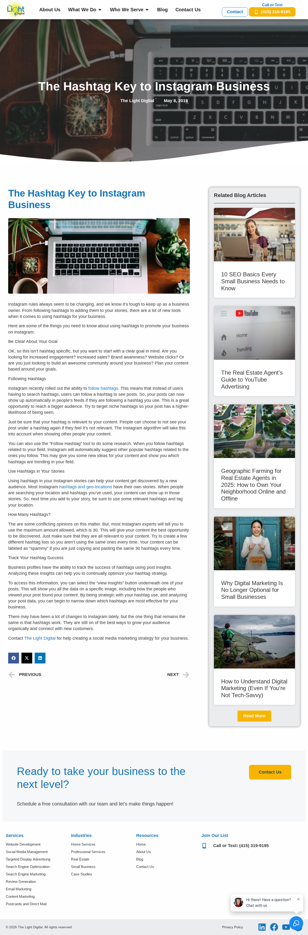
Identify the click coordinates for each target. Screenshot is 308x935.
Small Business (83, 867)
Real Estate (80, 859)
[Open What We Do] (99, 9)
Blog (139, 859)
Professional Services (88, 852)
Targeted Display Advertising (28, 859)
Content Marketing (20, 896)
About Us (143, 852)
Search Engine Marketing (25, 874)
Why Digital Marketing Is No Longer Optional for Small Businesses (252, 590)
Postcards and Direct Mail (26, 904)
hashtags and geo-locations (85, 486)
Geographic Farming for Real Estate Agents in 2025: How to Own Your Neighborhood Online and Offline (253, 485)
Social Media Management (27, 852)
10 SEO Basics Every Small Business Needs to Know (253, 281)
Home (141, 844)
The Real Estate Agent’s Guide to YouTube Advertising (252, 379)
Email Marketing (18, 889)
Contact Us (145, 867)
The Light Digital (40, 638)
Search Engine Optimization (28, 867)
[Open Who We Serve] (147, 9)
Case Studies (81, 874)
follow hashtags (103, 388)
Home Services (83, 844)
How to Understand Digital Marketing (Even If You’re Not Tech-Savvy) (254, 688)
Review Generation (21, 881)
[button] (13, 658)
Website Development (23, 844)
